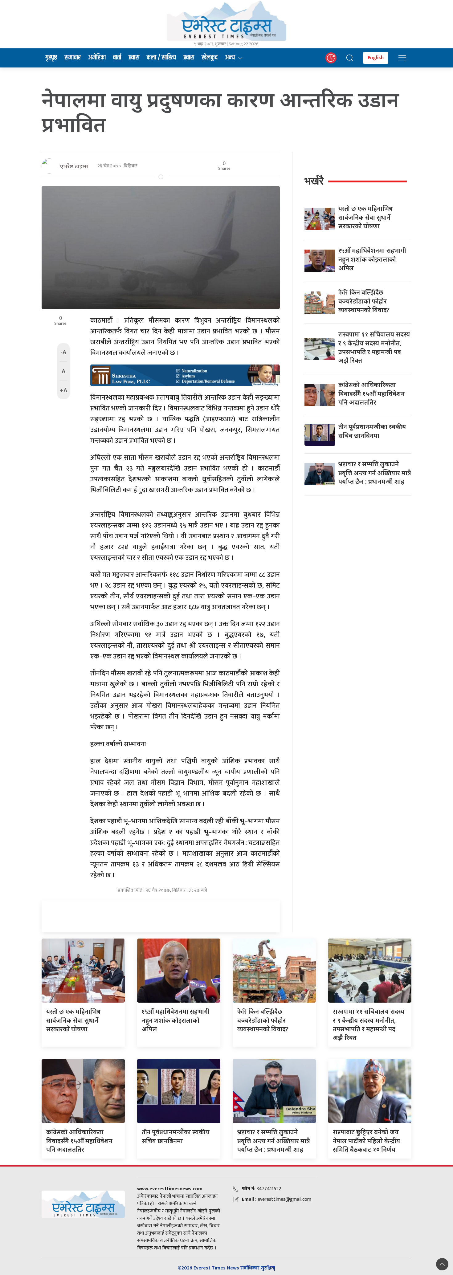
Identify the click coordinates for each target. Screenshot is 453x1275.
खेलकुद (210, 57)
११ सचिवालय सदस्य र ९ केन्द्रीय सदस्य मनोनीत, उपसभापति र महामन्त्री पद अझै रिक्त (374, 347)
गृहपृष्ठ (51, 57)
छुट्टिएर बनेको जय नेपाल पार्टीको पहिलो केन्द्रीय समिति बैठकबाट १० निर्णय (366, 1141)
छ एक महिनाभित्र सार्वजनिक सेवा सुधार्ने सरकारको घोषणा (365, 217)
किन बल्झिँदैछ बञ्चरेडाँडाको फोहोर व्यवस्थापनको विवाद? (364, 301)
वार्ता (117, 57)
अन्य (230, 57)
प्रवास (134, 57)
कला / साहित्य (161, 57)
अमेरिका (97, 57)
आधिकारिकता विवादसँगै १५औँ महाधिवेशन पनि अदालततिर (371, 393)
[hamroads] (185, 374)
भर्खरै (314, 181)
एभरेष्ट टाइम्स (74, 166)
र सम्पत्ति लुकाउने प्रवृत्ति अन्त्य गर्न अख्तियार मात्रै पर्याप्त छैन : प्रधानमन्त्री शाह (374, 473)
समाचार (72, 57)
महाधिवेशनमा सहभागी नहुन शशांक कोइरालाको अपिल (372, 259)
